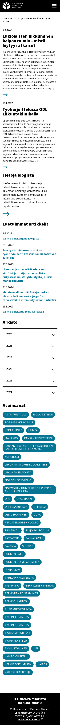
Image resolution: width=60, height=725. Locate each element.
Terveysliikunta (16, 601)
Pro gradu (12, 530)
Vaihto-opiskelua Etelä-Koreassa (23, 311)
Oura (37, 514)
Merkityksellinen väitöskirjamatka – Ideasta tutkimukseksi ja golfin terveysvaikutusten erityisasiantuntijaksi (29, 296)
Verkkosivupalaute (27, 712)
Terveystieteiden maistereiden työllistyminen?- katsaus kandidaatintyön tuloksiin (29, 254)
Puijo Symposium (37, 530)
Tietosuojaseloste (27, 716)
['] (6, 215)
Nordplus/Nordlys (18, 480)
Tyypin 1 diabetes (17, 617)
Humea (33, 430)
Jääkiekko (11, 438)
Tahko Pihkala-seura (19, 577)
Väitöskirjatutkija (18, 672)
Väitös (42, 664)
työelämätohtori (17, 632)
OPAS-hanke (24, 499)
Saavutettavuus (29, 719)
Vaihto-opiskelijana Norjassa (21, 238)
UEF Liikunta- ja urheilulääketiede (26, 18)
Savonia (10, 546)
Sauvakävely (34, 538)
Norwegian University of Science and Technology (28, 489)
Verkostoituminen (18, 664)
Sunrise (27, 546)
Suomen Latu (14, 554)
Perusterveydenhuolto (21, 522)
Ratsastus (12, 538)
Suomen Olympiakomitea (22, 562)
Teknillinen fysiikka (40, 585)
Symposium (12, 570)
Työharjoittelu (16, 640)
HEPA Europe (13, 430)
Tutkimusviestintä (18, 609)
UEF (35, 648)
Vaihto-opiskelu (16, 656)
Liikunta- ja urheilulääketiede (26, 464)
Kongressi (12, 457)
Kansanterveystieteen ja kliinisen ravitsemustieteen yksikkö (29, 447)
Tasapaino (12, 585)
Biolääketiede (43, 414)
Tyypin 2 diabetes (17, 625)
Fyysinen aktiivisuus (19, 422)
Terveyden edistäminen (21, 593)
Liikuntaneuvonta (18, 472)
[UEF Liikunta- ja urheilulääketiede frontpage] (13, 6)
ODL (7, 499)
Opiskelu (40, 507)
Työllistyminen (16, 648)
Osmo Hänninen (16, 514)
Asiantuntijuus (16, 414)
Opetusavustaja (16, 507)
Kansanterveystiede (38, 438)
